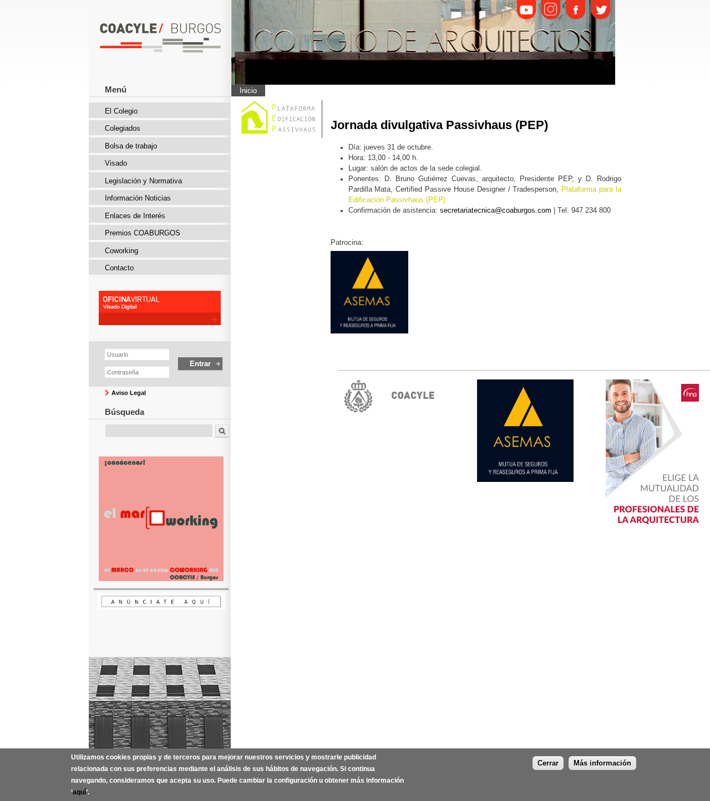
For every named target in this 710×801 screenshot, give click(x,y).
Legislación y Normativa (143, 181)
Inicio (248, 90)
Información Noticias (138, 198)
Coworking (121, 251)
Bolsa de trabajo (131, 146)
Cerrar (548, 762)
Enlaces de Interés (135, 216)
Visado (116, 163)
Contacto (119, 268)
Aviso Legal (128, 392)
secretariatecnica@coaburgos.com (495, 210)
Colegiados (122, 128)
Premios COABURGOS (142, 233)
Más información (602, 762)
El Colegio (121, 111)
